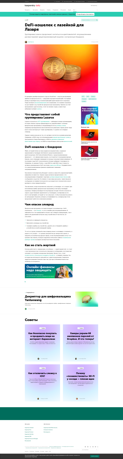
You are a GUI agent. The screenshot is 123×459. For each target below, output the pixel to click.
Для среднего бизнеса (80, 1)
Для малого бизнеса (68, 1)
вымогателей (68, 141)
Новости (46, 451)
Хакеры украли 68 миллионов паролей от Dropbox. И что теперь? (80, 336)
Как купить (35, 10)
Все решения (28, 440)
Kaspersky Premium (29, 432)
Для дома (58, 1)
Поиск (97, 20)
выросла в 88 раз (55, 165)
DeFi (88, 96)
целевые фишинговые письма (59, 177)
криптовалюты (92, 99)
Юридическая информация (56, 447)
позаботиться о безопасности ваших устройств (40, 255)
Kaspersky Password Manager (31, 438)
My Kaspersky (94, 5)
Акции (69, 10)
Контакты (26, 451)
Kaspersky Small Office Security (50, 427)
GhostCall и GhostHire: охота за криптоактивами (89, 159)
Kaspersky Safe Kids (29, 434)
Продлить (42, 10)
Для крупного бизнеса (92, 1)
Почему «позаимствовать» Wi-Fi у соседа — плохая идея (80, 376)
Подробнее (34, 456)
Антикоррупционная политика (68, 446)
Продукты (27, 10)
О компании (31, 451)
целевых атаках (61, 125)
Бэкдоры (84, 99)
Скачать (48, 10)
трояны (84, 101)
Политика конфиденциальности (55, 446)
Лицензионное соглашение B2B (44, 447)
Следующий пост (30, 292)
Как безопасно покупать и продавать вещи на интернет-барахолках (42, 336)
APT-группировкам (43, 121)
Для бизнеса (47, 424)
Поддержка (55, 10)
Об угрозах (63, 10)
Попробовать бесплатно (85, 14)
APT (27, 20)
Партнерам (37, 451)
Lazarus (39, 109)
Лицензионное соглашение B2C (31, 447)
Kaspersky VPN (28, 436)
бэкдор (39, 210)
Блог (74, 10)
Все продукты (47, 432)
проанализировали (40, 102)
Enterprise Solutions (48, 429)
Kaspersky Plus (28, 429)
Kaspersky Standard (29, 427)
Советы (43, 328)
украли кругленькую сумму (61, 137)
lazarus (93, 96)
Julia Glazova (31, 41)
